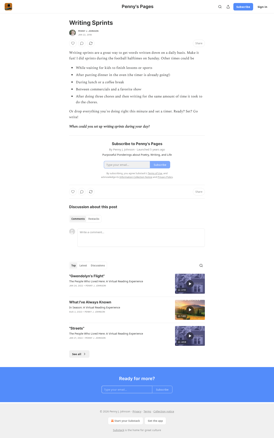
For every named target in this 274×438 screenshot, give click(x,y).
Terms (147, 411)
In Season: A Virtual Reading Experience (94, 307)
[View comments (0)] (82, 43)
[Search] (220, 6)
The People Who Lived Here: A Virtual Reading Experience (106, 281)
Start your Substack (127, 421)
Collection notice (163, 411)
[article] (137, 283)
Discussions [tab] (98, 265)
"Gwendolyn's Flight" (87, 276)
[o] (190, 284)
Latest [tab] (83, 265)
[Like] (73, 43)
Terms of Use (155, 173)
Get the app (155, 421)
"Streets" (76, 328)
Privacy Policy (165, 177)
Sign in (262, 7)
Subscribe (243, 7)
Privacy (137, 411)
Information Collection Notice (135, 177)
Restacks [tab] (93, 218)
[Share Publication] (228, 6)
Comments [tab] (78, 218)
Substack (118, 430)
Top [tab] (73, 265)
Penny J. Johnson (88, 31)
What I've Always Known (90, 302)
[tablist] (85, 219)
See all (76, 354)
